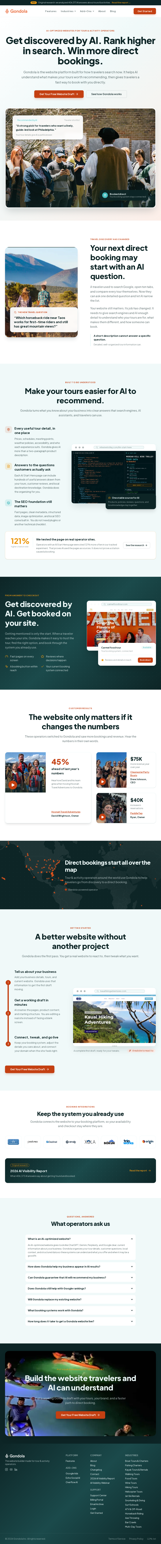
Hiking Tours (131, 1487)
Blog (113, 11)
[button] (25, 772)
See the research (135, 545)
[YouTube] (11, 1469)
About (102, 11)
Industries (67, 11)
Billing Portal (96, 1499)
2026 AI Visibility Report (102, 1478)
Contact (94, 1474)
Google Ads (72, 1473)
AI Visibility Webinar (100, 1482)
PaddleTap (136, 813)
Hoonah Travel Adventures (65, 811)
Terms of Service (116, 1538)
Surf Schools (132, 1504)
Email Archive (97, 1504)
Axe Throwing (132, 1517)
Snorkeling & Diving (135, 1500)
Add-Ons (86, 11)
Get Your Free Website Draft (56, 94)
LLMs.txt (151, 1538)
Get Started (96, 1512)
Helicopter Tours (133, 1491)
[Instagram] (6, 1469)
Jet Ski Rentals (132, 1496)
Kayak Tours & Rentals (136, 1469)
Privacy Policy (136, 1538)
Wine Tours (131, 1482)
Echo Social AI (73, 1477)
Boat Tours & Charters (136, 1460)
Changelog (96, 1469)
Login (93, 1508)
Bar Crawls (130, 1522)
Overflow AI (72, 1482)
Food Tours (131, 1478)
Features (50, 11)
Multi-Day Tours (133, 1526)
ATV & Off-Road (133, 1509)
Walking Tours (132, 1474)
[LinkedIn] (15, 1469)
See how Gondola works (106, 94)
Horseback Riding (134, 1513)
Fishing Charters (133, 1465)
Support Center (98, 1495)
